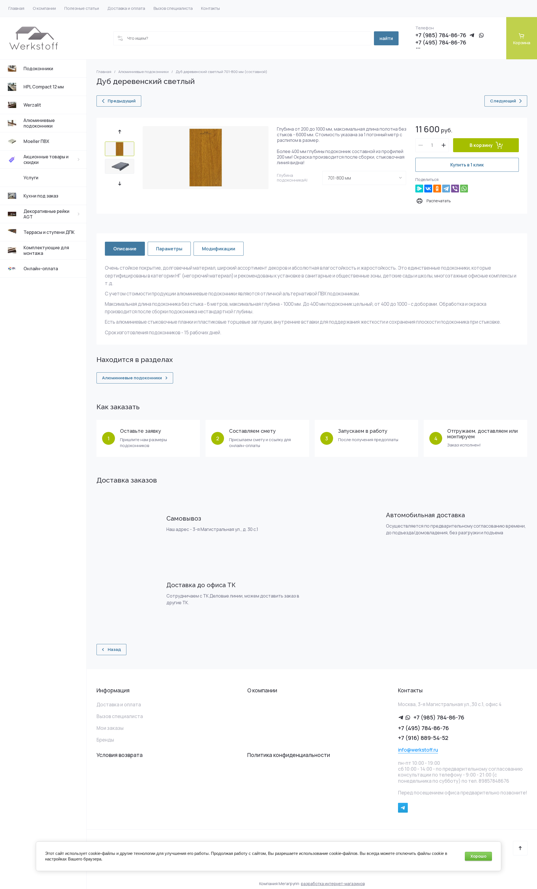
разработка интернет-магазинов (333, 883)
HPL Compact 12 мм (43, 87)
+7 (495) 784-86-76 (440, 42)
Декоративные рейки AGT (46, 214)
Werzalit (32, 105)
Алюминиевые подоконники (39, 123)
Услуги (30, 178)
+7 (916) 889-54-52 (423, 737)
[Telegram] (446, 188)
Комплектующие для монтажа (46, 250)
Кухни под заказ (40, 196)
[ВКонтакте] (428, 188)
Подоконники (38, 68)
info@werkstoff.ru (418, 750)
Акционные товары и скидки (46, 159)
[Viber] (455, 188)
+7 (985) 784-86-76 (440, 35)
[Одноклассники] (437, 188)
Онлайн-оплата (40, 268)
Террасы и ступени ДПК (49, 232)
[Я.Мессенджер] (419, 188)
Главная (103, 71)
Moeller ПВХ (36, 141)
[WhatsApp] (464, 188)
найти (386, 38)
